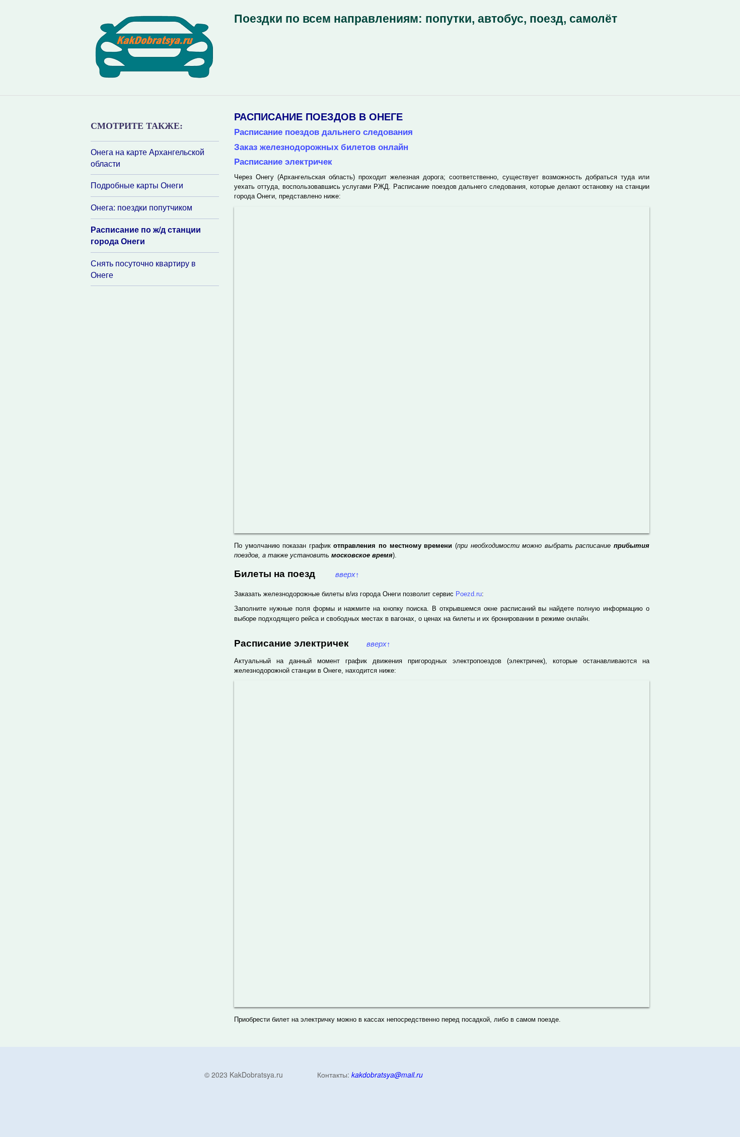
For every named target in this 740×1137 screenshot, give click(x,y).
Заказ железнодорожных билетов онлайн (321, 147)
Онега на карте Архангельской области (147, 158)
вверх (347, 575)
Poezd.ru (469, 594)
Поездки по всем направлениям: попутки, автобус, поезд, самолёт (425, 18)
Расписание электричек (283, 162)
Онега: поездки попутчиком (141, 207)
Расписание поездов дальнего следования (323, 132)
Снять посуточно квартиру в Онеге (143, 269)
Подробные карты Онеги (137, 185)
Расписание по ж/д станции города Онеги (146, 235)
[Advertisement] (151, 420)
